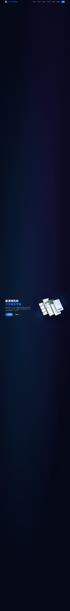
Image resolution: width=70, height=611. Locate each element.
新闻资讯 (58, 1)
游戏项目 (43, 1)
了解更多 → (17, 314)
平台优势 (39, 1)
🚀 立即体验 (9, 314)
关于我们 (34, 1)
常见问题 (53, 1)
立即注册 (63, 1)
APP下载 (48, 1)
